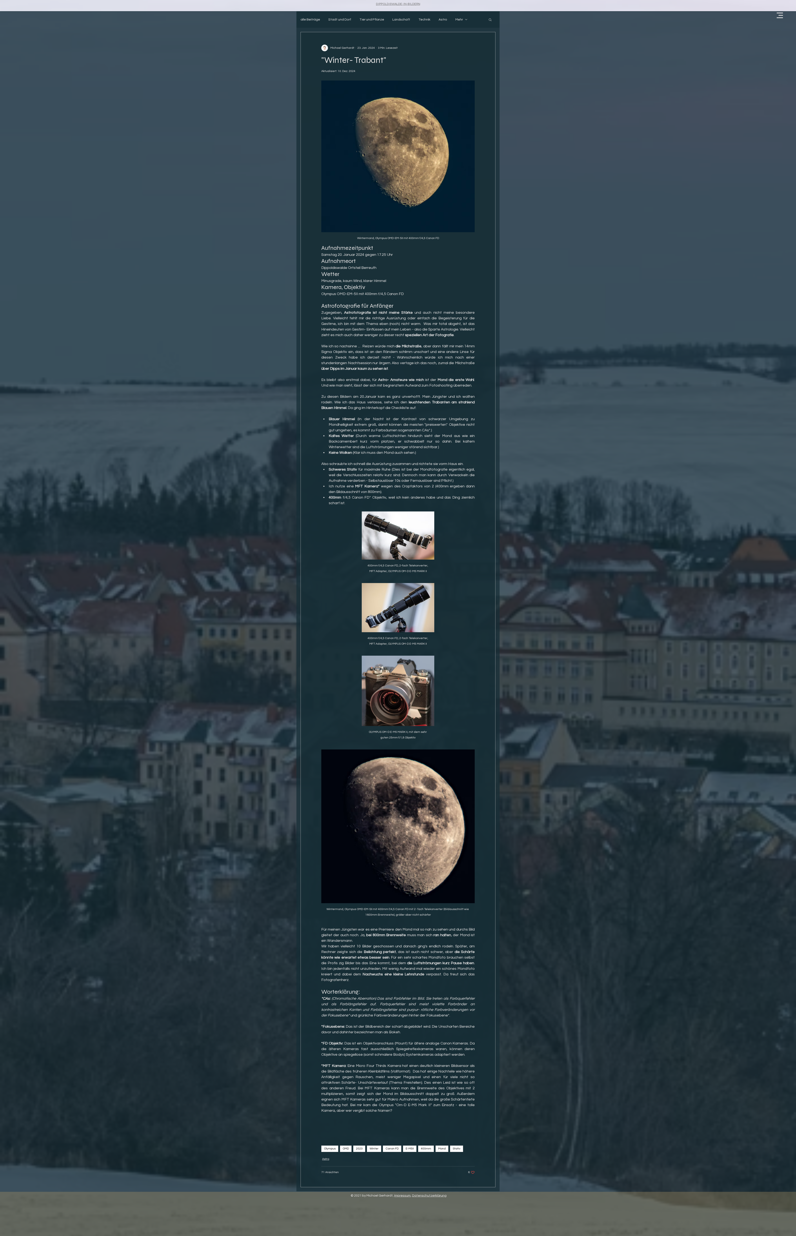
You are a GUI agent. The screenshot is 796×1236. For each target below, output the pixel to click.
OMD (346, 1148)
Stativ (456, 1148)
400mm (426, 1148)
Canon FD (392, 1148)
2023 (359, 1148)
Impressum (402, 1195)
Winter (374, 1148)
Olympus (330, 1148)
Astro (443, 19)
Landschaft (401, 19)
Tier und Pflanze (371, 19)
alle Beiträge (310, 19)
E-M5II (410, 1148)
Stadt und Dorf (339, 19)
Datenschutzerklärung (429, 1195)
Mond (442, 1148)
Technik (424, 19)
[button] (780, 15)
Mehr (459, 19)
